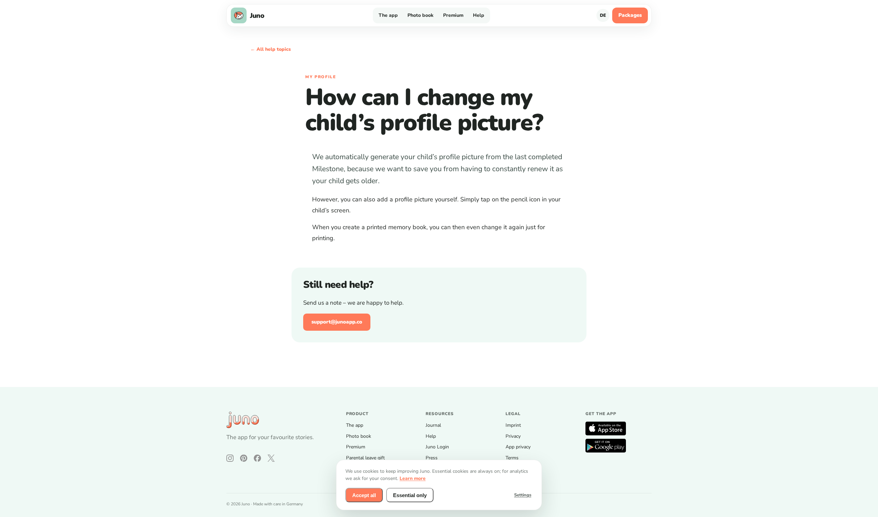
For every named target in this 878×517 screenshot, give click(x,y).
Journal (433, 425)
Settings (522, 495)
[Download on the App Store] (605, 428)
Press (432, 458)
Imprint (513, 425)
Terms (512, 458)
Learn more (413, 478)
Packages (630, 15)
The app (388, 15)
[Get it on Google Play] (605, 446)
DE (603, 15)
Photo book (420, 15)
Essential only (410, 495)
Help (478, 15)
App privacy (518, 447)
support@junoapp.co (336, 321)
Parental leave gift (365, 458)
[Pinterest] (243, 458)
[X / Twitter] (271, 458)
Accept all (364, 495)
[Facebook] (257, 458)
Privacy (513, 436)
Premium (453, 15)
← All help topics (270, 49)
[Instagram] (230, 458)
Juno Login (437, 447)
